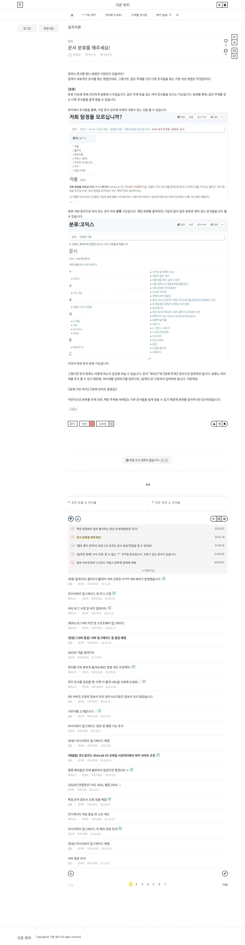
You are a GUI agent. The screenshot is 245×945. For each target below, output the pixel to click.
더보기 (149, 570)
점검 (70, 642)
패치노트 (72, 598)
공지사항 (74, 26)
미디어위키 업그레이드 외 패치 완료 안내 (92, 829)
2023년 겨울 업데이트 (81, 652)
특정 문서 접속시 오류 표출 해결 (87, 799)
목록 (148, 484)
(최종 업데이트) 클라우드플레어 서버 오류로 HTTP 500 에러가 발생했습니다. (114, 579)
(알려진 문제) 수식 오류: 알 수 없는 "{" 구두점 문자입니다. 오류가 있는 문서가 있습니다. (126, 554)
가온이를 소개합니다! (81, 711)
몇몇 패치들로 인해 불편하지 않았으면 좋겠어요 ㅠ (98, 770)
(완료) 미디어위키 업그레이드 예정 (89, 741)
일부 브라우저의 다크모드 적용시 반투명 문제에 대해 (106, 562)
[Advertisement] (98, 440)
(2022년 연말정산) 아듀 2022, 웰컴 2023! (93, 785)
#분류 (73, 409)
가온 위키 (123, 4)
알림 (70, 583)
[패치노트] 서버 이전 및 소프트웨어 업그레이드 (96, 623)
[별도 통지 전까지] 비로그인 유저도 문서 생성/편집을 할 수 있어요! (114, 545)
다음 (225, 885)
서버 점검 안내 (77, 858)
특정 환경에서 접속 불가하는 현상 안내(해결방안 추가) (107, 529)
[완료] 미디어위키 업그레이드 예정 (89, 844)
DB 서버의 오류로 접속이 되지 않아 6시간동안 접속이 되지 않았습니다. (110, 696)
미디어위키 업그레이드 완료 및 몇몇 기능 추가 (95, 726)
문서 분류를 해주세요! (89, 47)
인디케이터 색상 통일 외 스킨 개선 (88, 814)
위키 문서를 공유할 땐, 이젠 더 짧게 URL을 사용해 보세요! (103, 682)
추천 (87, 423)
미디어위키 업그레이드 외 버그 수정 (89, 594)
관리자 (77, 55)
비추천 (105, 423)
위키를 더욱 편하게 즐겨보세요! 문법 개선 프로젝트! (99, 667)
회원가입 (49, 28)
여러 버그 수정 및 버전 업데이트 (87, 608)
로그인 (27, 28)
